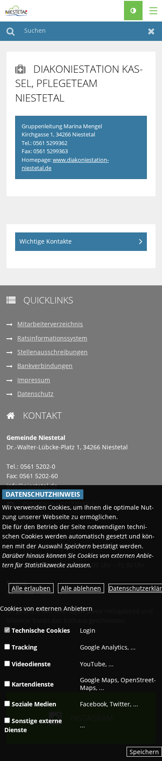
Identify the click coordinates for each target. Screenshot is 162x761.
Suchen (10, 31)
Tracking (23, 647)
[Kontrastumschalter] (133, 10)
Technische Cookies (40, 630)
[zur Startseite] (16, 10)
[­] (150, 11)
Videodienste (30, 664)
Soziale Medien (33, 704)
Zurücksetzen (151, 31)
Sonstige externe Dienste (33, 725)
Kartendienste (32, 684)
